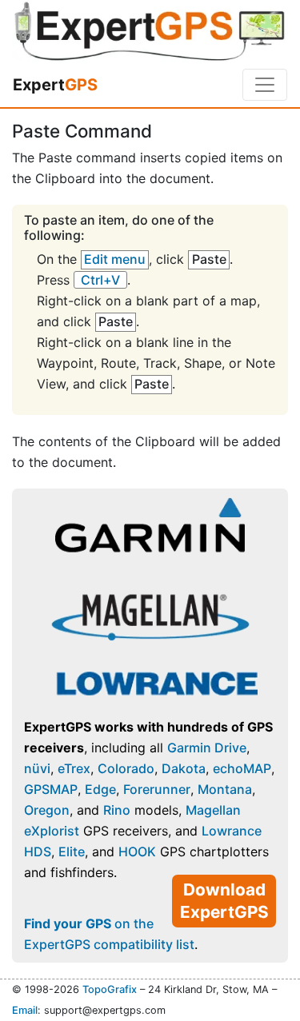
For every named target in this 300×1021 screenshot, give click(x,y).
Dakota (184, 768)
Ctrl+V (100, 280)
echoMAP (242, 768)
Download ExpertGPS (224, 900)
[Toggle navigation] (264, 85)
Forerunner (156, 789)
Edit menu (115, 259)
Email (25, 1010)
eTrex (74, 768)
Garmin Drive (206, 748)
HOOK (137, 851)
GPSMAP (51, 789)
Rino (116, 810)
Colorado (126, 768)
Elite (71, 851)
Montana (225, 789)
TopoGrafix (109, 989)
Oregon (47, 810)
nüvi (37, 768)
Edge (100, 789)
